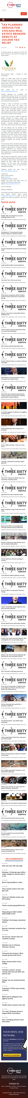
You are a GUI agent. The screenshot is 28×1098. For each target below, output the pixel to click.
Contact (14, 1086)
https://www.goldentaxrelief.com (9, 91)
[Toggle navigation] (3, 19)
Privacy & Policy (14, 1088)
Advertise (8, 1086)
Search (24, 13)
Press (3, 1086)
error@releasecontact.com (8, 195)
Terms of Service (21, 1086)
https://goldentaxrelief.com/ (13, 183)
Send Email (7, 177)
